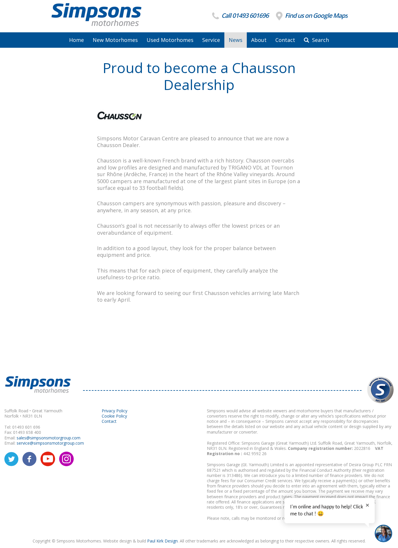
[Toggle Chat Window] (383, 533)
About (259, 39)
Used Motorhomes (170, 39)
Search (320, 39)
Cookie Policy (114, 416)
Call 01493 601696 (244, 16)
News (235, 39)
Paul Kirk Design (162, 541)
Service (211, 39)
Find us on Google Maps (316, 16)
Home (76, 39)
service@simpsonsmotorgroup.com (50, 443)
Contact (285, 39)
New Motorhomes (115, 39)
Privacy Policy (114, 410)
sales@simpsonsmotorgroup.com (48, 438)
